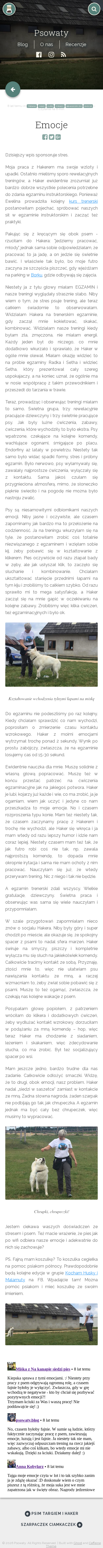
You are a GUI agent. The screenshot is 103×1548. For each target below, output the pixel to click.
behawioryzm (74, 106)
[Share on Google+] (58, 137)
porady (60, 106)
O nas (46, 44)
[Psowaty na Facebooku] (39, 54)
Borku (36, 275)
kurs (50, 106)
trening (32, 106)
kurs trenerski (83, 201)
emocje (88, 106)
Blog (22, 44)
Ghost (78, 1543)
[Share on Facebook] (45, 137)
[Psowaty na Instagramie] (51, 54)
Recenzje (75, 44)
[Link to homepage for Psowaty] (51, 19)
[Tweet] (51, 137)
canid (42, 106)
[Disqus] (51, 1426)
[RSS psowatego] (63, 54)
